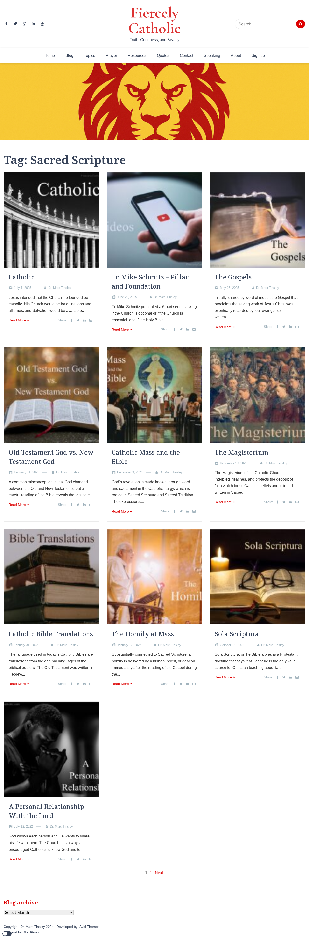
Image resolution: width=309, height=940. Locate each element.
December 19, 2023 (233, 463)
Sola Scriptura (237, 634)
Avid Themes (89, 927)
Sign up (258, 55)
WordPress (31, 932)
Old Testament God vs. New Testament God (51, 457)
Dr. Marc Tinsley (59, 288)
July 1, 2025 (22, 288)
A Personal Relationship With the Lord (46, 811)
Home (49, 55)
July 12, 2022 (23, 826)
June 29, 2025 (127, 297)
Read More (17, 320)
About (236, 55)
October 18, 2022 (232, 645)
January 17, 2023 (129, 645)
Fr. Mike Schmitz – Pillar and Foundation (150, 282)
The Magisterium (241, 452)
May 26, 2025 (229, 288)
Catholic (22, 277)
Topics (89, 55)
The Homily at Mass (143, 634)
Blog (69, 55)
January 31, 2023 (26, 645)
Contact (186, 55)
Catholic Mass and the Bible (146, 457)
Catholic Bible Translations (51, 634)
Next (159, 873)
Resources (137, 55)
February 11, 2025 (26, 472)
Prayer (111, 55)
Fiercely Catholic (154, 20)
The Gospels (233, 277)
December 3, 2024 (130, 472)
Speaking (212, 55)
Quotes (163, 55)
